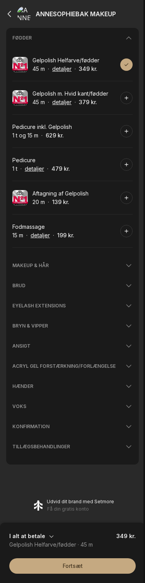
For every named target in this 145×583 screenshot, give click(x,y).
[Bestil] (126, 64)
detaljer (62, 68)
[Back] (9, 14)
